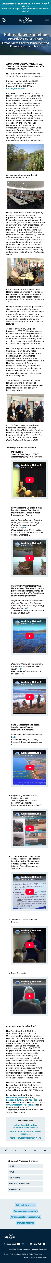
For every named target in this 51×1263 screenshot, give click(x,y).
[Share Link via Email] (45, 1150)
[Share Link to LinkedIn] (35, 1150)
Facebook (11, 1100)
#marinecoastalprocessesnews (25, 1217)
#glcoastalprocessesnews (25, 1211)
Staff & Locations (23, 1249)
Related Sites (15, 1189)
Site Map (12, 1249)
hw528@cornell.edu (15, 88)
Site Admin (43, 1249)
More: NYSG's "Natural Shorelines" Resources (25, 1132)
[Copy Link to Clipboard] (5, 1150)
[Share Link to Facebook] (15, 1150)
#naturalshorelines (25, 1223)
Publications (14, 1177)
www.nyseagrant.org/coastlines (21, 1105)
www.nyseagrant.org (16, 1097)
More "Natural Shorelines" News (25, 1138)
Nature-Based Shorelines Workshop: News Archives (25, 1126)
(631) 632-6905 (10, 1244)
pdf (23, 527)
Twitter (20, 1100)
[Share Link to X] (25, 1150)
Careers (35, 1249)
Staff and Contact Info (19, 1183)
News (11, 1172)
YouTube (33, 1100)
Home (11, 1166)
